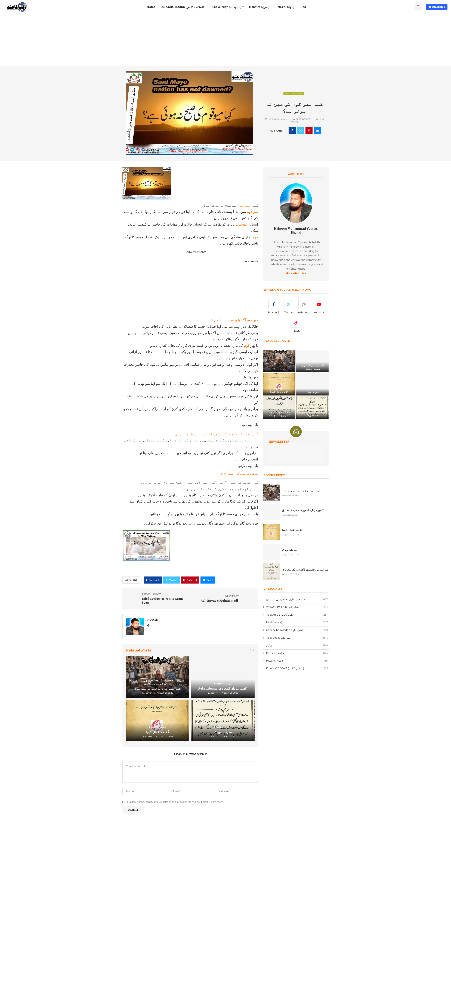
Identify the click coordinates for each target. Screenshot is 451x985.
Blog (302, 7)
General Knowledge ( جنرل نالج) (297, 630)
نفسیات (240, 224)
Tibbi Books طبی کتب (297, 637)
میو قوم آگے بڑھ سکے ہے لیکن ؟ (234, 320)
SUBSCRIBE (438, 7)
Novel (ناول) (285, 7)
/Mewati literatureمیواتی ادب (297, 607)
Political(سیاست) (293, 93)
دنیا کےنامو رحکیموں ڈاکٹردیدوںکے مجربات (279, 413)
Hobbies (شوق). (259, 7)
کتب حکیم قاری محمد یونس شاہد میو (297, 599)
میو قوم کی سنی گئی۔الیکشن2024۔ (238, 473)
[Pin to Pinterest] (309, 130)
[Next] (253, 650)
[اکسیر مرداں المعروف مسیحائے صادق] (223, 677)
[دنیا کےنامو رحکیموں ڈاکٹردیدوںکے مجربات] (279, 407)
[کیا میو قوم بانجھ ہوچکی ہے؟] (279, 361)
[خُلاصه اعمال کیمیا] (157, 720)
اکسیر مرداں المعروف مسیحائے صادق (223, 688)
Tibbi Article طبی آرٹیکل (297, 614)
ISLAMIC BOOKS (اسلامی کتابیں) (182, 7)
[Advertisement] (225, 40)
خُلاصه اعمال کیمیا (157, 732)
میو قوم (243, 205)
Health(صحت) (297, 622)
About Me (296, 174)
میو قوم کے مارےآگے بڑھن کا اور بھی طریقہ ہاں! (216, 434)
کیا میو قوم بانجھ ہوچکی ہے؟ (158, 688)
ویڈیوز (297, 645)
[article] (296, 255)
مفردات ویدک (223, 732)
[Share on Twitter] (300, 130)
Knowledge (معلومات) (226, 7)
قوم (255, 237)
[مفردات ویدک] (223, 720)
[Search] (418, 7)
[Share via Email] (317, 130)
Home (151, 7)
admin (152, 619)
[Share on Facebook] (292, 130)
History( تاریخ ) (297, 660)
